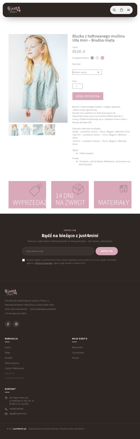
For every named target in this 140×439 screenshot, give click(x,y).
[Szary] (97, 58)
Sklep (7, 352)
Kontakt (8, 357)
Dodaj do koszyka (88, 96)
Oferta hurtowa (12, 363)
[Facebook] (8, 324)
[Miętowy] (92, 58)
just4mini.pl (19, 428)
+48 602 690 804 (16, 408)
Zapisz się (107, 251)
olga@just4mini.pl (17, 413)
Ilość (74, 81)
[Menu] (128, 10)
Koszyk (75, 357)
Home (8, 347)
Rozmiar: (76, 64)
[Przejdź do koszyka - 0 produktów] (121, 10)
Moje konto (77, 347)
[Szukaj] (114, 10)
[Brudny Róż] (102, 58)
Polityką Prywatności (44, 263)
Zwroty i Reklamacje (14, 368)
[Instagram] (16, 324)
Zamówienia (78, 352)
